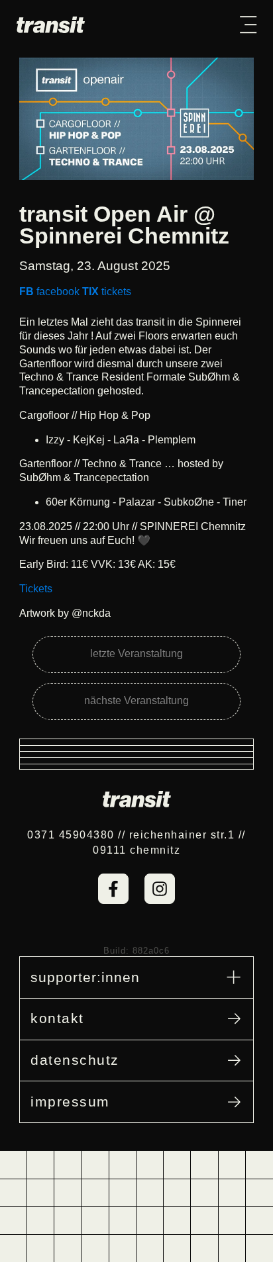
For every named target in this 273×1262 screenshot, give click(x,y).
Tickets (35, 588)
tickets (106, 291)
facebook (49, 291)
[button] (248, 24)
